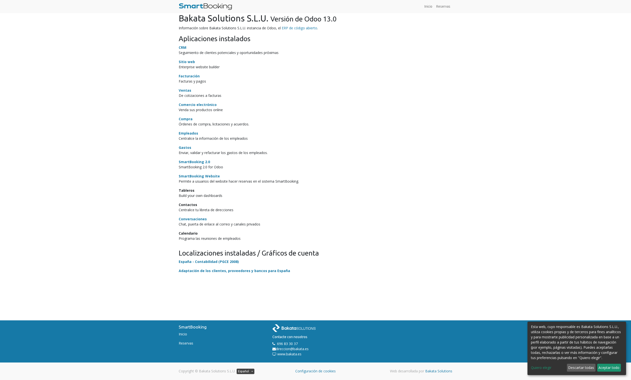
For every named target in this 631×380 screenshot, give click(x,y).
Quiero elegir (541, 367)
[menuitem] (428, 6)
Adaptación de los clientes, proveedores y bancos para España (234, 270)
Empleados (188, 133)
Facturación (189, 76)
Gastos (185, 147)
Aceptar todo (608, 367)
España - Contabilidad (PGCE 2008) (209, 261)
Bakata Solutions (438, 371)
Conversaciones (193, 219)
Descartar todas (581, 367)
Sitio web (187, 61)
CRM (182, 47)
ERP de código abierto (299, 28)
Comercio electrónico (198, 104)
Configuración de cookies (315, 371)
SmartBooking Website (199, 176)
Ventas (185, 90)
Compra (186, 119)
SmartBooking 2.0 (194, 161)
